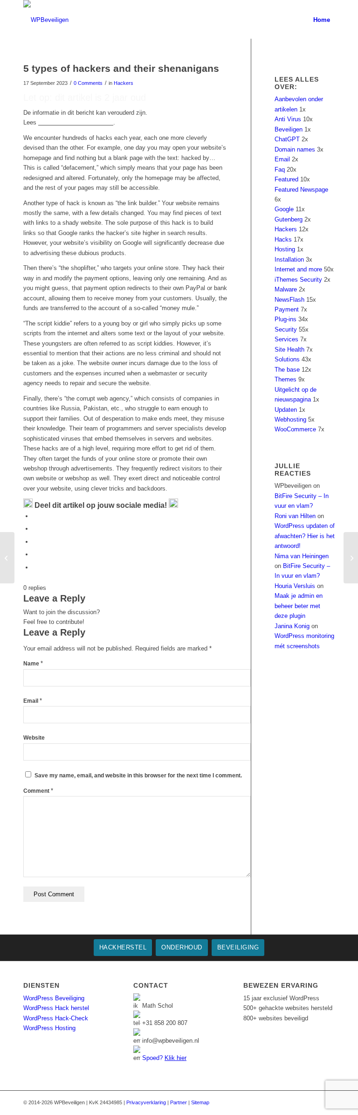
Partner (178, 1102)
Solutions (287, 359)
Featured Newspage (301, 189)
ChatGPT (287, 139)
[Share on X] (35, 528)
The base (287, 369)
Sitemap (200, 1102)
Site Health (289, 349)
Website (34, 737)
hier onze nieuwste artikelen (75, 122)
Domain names (295, 149)
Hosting (285, 249)
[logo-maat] (46, 20)
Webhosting (290, 419)
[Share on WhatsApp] (35, 541)
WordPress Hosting (49, 1028)
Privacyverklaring (146, 1102)
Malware (286, 289)
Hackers (123, 83)
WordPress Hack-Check (55, 1018)
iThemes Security (298, 279)
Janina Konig (292, 626)
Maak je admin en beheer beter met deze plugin (299, 605)
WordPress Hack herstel (56, 1007)
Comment (38, 791)
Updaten (286, 409)
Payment (287, 309)
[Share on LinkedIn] (35, 554)
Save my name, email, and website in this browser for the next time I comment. (138, 775)
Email (32, 701)
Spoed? (164, 1057)
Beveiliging (238, 947)
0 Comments (88, 83)
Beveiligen (289, 129)
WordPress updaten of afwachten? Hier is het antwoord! (305, 535)
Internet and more (298, 269)
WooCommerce (295, 429)
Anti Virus (288, 119)
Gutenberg (289, 219)
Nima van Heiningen (302, 556)
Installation (289, 259)
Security (286, 329)
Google (284, 209)
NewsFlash (289, 299)
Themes (285, 379)
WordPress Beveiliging (53, 998)
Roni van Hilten (295, 515)
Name (33, 663)
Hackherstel (123, 947)
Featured (286, 179)
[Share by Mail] (35, 567)
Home (321, 19)
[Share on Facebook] (35, 515)
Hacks (283, 239)
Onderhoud (181, 947)
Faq (280, 169)
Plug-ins (285, 319)
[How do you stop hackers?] (7, 557)
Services (286, 339)
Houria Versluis (295, 585)
